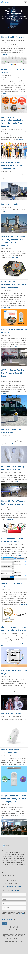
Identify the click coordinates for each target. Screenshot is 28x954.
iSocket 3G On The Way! (11, 713)
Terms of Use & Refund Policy (7, 944)
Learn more (14, 24)
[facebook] (10, 927)
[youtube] (17, 927)
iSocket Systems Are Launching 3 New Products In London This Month (13, 285)
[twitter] (14, 927)
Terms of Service (9, 919)
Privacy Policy (21, 913)
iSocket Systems (14, 930)
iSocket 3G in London (10, 204)
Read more (4, 54)
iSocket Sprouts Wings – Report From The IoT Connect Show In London (13, 165)
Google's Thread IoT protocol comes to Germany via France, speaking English (14, 798)
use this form (15, 890)
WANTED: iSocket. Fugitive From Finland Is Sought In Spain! (12, 373)
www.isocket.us (15, 868)
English (7, 845)
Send (4, 923)
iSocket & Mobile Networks (12, 37)
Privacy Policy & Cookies (6, 943)
